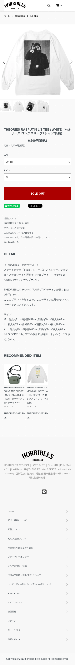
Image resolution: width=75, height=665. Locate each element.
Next (70, 61)
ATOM (16, 593)
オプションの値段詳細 (14, 228)
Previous (4, 61)
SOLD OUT (38, 193)
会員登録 (12, 611)
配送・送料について (17, 520)
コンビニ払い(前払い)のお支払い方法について (30, 584)
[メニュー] (69, 5)
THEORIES (20, 16)
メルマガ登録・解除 (17, 566)
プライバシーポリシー (18, 557)
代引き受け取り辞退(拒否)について (24, 575)
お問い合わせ (14, 639)
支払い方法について (17, 538)
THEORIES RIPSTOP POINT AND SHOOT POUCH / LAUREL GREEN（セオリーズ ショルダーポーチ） (14, 395)
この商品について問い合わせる (18, 232)
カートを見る (14, 630)
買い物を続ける (11, 242)
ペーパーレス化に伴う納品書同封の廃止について (27, 237)
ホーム (7, 16)
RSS (10, 593)
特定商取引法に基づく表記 (16, 223)
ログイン (12, 621)
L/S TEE (34, 16)
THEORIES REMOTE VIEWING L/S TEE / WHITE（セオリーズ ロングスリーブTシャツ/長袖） (37, 395)
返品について (10, 218)
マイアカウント (15, 602)
